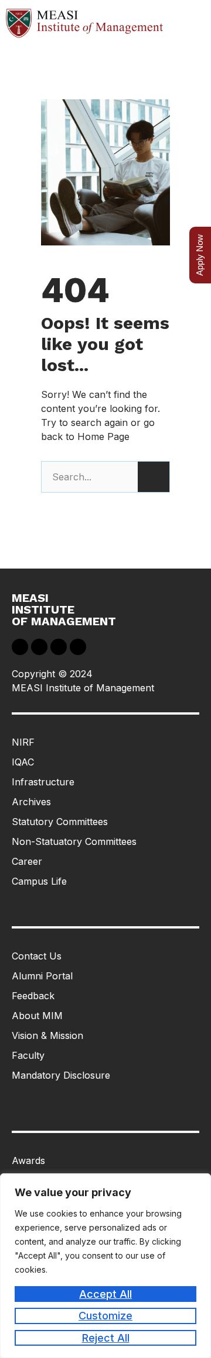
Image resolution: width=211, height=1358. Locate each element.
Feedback (33, 996)
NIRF (23, 742)
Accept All (105, 1294)
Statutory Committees (60, 821)
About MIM (37, 1015)
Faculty (28, 1055)
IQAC (23, 762)
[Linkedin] (39, 647)
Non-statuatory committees (74, 841)
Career (27, 861)
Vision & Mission (47, 1035)
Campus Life (39, 881)
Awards (28, 1160)
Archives (31, 802)
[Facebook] (20, 647)
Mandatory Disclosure (61, 1075)
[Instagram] (78, 647)
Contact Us (37, 956)
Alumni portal (42, 976)
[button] (190, 23)
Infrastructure (43, 782)
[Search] (153, 477)
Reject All (106, 1338)
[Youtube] (58, 647)
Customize (105, 1316)
